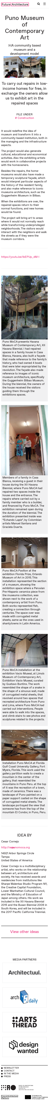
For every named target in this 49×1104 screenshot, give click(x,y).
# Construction (24, 118)
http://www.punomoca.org (15, 847)
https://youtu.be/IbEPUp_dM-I (20, 257)
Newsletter (11, 1068)
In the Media (11, 1073)
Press (7, 1076)
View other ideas (24, 932)
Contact (9, 1071)
